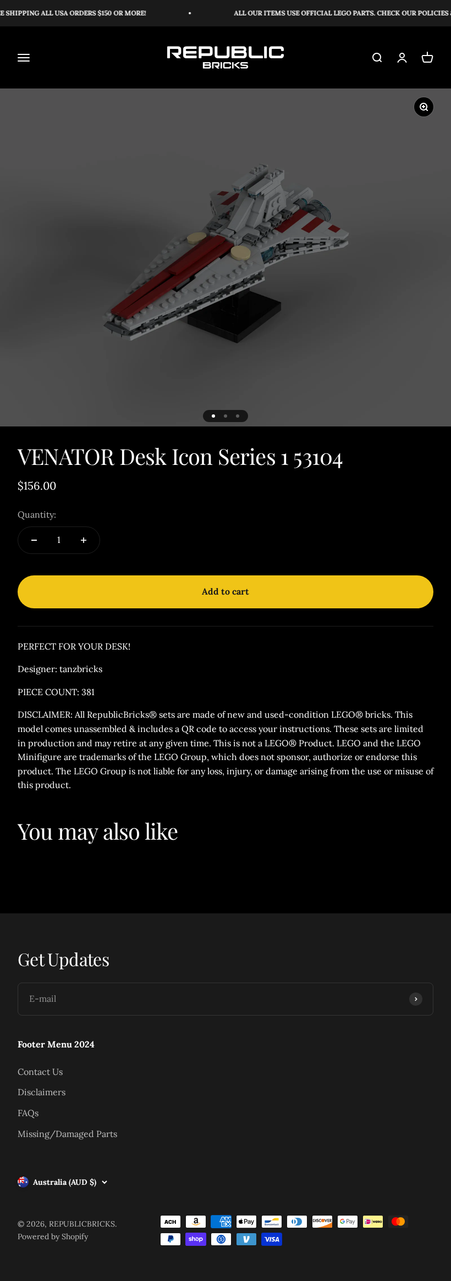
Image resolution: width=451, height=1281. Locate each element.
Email (307, 700)
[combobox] (323, 564)
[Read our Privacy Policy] (407, 628)
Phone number (323, 538)
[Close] (410, 439)
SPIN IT (356, 833)
